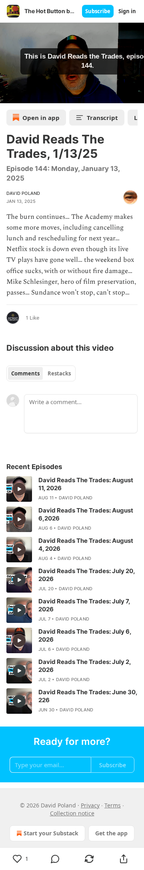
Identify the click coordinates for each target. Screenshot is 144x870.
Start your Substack (51, 833)
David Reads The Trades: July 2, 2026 (84, 666)
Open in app (41, 118)
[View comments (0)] (55, 859)
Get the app (111, 833)
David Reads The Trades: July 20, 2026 (86, 575)
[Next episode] (26, 94)
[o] (19, 489)
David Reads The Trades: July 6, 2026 (84, 635)
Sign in (127, 11)
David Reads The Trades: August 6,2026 (85, 514)
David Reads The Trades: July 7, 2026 (84, 605)
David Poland (23, 193)
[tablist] (41, 373)
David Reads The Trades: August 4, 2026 (85, 544)
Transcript (102, 118)
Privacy (90, 805)
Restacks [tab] (59, 373)
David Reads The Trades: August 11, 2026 (85, 484)
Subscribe (97, 11)
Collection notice (72, 813)
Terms (112, 805)
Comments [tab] (25, 373)
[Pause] (9, 94)
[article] (72, 489)
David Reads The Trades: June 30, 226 (87, 696)
